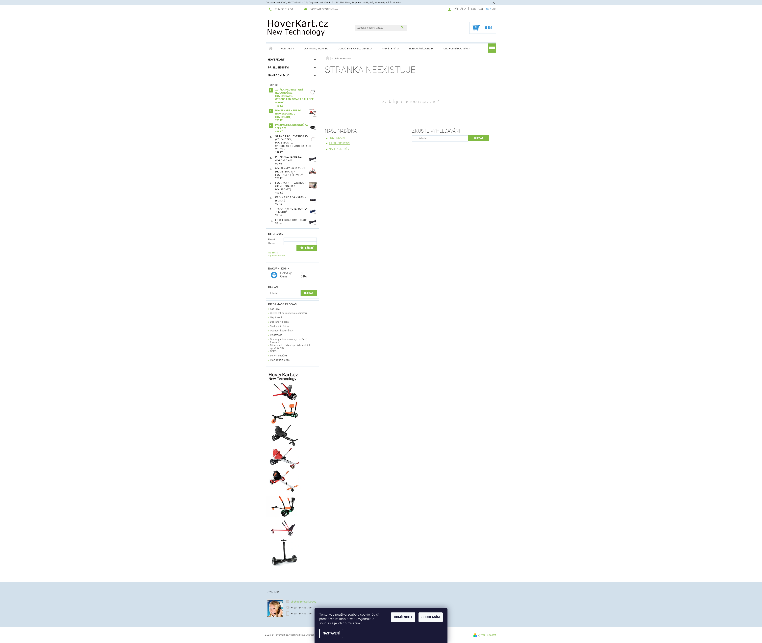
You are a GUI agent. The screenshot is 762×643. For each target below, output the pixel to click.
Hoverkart (276, 59)
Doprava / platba (316, 48)
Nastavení (331, 633)
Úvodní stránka (271, 48)
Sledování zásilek (421, 48)
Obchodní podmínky (457, 48)
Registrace (476, 9)
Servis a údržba (278, 355)
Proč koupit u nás (280, 360)
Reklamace (276, 335)
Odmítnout (403, 617)
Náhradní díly (278, 75)
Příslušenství (278, 67)
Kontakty (287, 48)
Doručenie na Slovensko (355, 48)
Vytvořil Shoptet (487, 634)
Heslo (271, 243)
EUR (494, 9)
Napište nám (390, 48)
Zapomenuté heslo (276, 255)
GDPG (273, 351)
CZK (488, 8)
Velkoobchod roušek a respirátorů (289, 313)
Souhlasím (430, 617)
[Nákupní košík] (274, 275)
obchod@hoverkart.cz (303, 601)
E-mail (272, 239)
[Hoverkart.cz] (298, 27)
